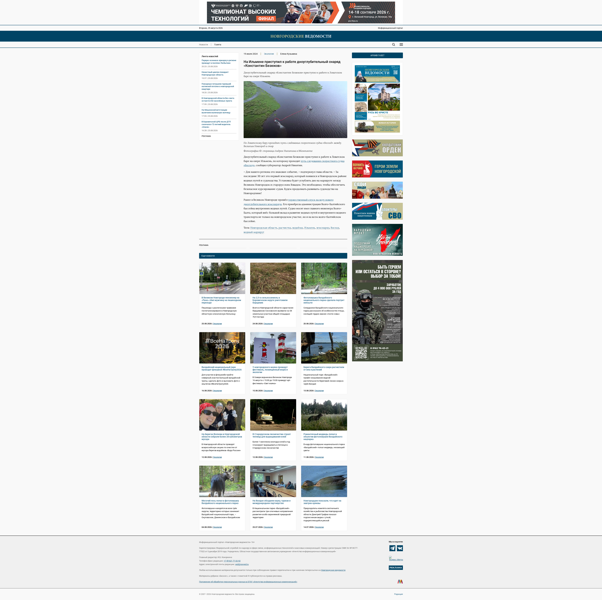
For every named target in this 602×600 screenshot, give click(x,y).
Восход (335, 227)
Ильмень (309, 227)
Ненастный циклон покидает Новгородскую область (215, 73)
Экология (269, 54)
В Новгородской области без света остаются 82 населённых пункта (218, 99)
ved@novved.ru (242, 564)
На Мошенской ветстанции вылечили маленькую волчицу (216, 111)
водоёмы (297, 227)
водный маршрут (254, 232)
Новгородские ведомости (333, 570)
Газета (217, 44)
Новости (203, 44)
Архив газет (377, 55)
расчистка (285, 227)
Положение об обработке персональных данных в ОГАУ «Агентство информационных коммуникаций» (248, 582)
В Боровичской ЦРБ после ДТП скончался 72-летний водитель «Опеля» (216, 124)
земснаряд (322, 227)
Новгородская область (263, 227)
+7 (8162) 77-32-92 (232, 561)
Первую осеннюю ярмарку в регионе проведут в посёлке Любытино (219, 61)
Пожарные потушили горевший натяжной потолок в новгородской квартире (218, 86)
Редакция (398, 594)
